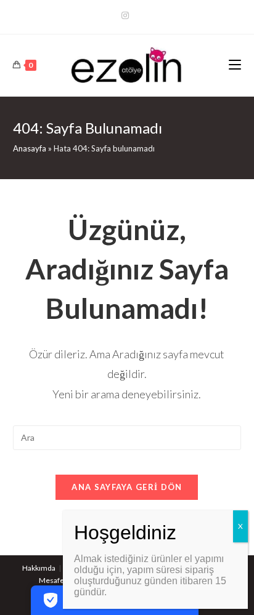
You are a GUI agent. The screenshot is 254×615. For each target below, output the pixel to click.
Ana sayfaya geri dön (127, 487)
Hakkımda (38, 568)
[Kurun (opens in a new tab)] (127, 15)
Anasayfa (29, 148)
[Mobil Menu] (235, 65)
